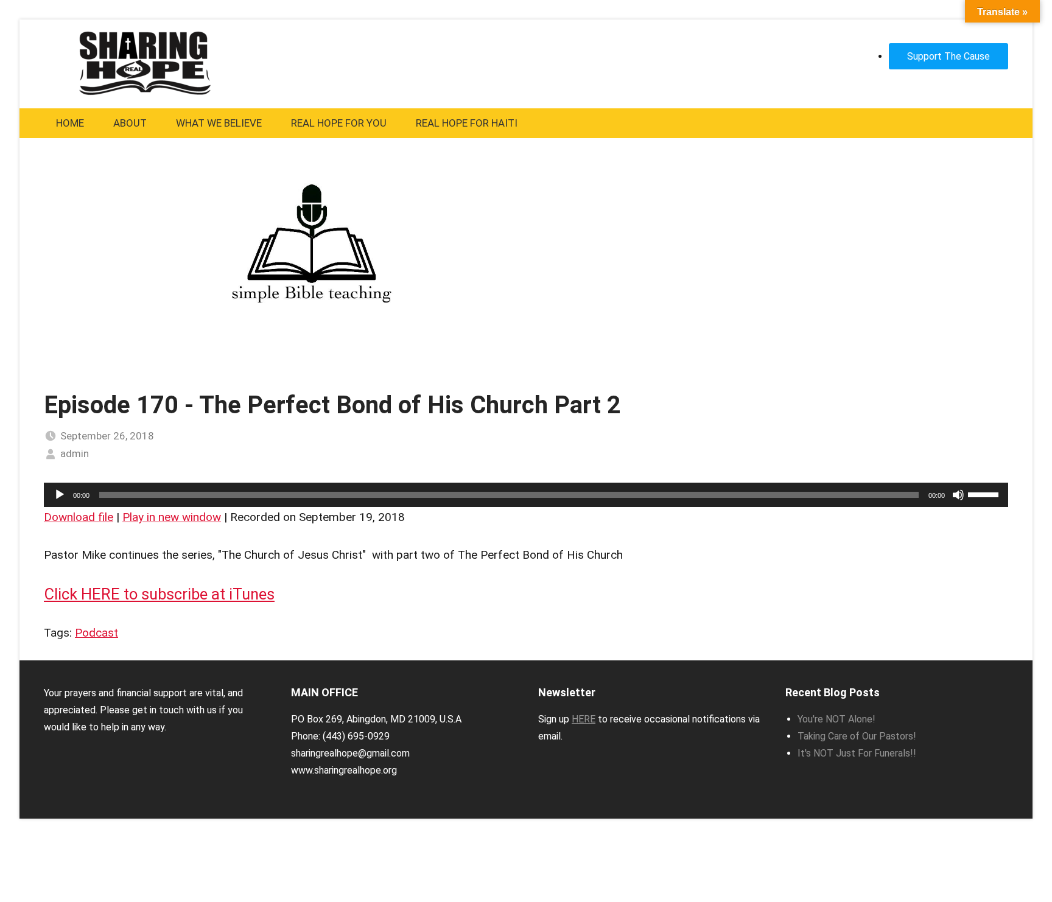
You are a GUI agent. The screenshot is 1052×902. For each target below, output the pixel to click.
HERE (583, 719)
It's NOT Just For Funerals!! (857, 753)
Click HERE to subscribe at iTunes (159, 594)
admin (74, 453)
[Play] (60, 495)
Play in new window (171, 517)
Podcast (96, 633)
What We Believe (219, 123)
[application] (526, 495)
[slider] (985, 494)
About (130, 123)
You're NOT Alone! (836, 719)
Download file (78, 517)
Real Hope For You (339, 123)
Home (70, 123)
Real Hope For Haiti (466, 123)
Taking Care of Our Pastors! (857, 736)
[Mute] (958, 495)
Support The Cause (948, 56)
